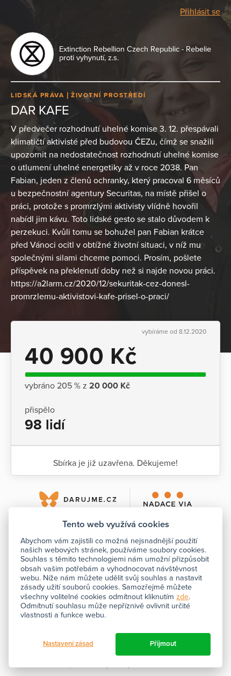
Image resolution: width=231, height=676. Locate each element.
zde (182, 596)
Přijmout (163, 643)
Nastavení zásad (68, 643)
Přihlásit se (200, 11)
